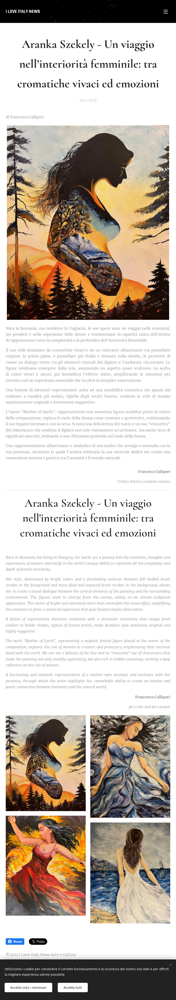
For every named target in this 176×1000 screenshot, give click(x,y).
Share (17, 941)
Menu (165, 11)
